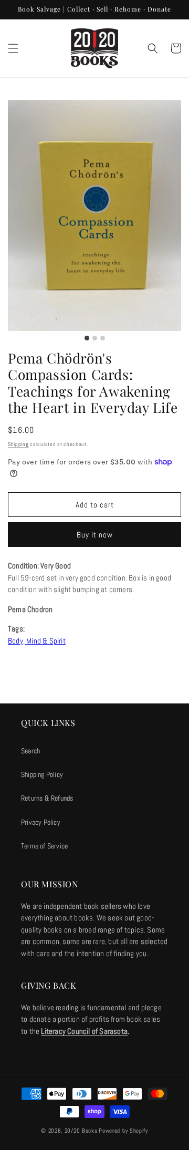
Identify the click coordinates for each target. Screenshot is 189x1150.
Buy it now (95, 535)
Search (30, 750)
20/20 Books (81, 1130)
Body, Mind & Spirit (37, 641)
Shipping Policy (42, 774)
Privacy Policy (40, 822)
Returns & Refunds (47, 798)
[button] (13, 48)
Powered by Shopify (123, 1130)
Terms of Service (44, 846)
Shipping (18, 444)
